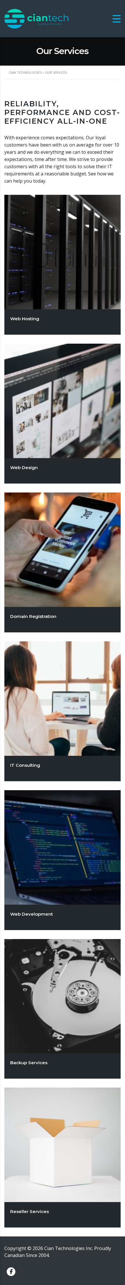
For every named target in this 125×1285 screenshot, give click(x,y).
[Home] (36, 18)
